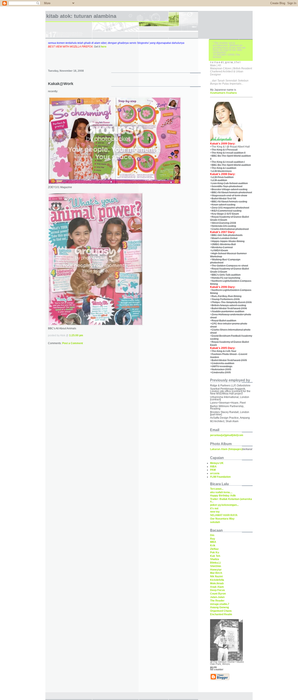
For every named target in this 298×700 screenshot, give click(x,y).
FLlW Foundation (220, 476)
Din (212, 535)
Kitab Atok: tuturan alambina (81, 16)
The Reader (217, 600)
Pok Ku (214, 552)
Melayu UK (217, 463)
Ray (212, 538)
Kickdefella (217, 579)
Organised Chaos (221, 610)
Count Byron (218, 593)
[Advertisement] (124, 55)
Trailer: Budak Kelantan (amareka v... (231, 500)
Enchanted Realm (221, 614)
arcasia (214, 473)
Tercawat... (216, 488)
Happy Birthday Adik (223, 495)
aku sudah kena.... (221, 492)
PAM (213, 469)
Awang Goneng (219, 607)
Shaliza (214, 559)
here (103, 46)
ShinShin (215, 566)
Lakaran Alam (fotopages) (226, 449)
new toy (215, 511)
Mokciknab (217, 583)
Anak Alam (217, 586)
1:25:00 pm (76, 335)
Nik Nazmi (216, 576)
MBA (213, 542)
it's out (214, 508)
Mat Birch (216, 572)
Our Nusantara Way (222, 518)
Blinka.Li (215, 562)
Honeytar (216, 569)
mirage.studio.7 (219, 604)
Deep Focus (217, 590)
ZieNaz (214, 548)
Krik (212, 545)
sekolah (215, 522)
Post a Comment (72, 343)
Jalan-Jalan (217, 597)
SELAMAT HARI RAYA (224, 515)
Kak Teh (215, 555)
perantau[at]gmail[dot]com (226, 435)
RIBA (213, 466)
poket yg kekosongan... (224, 504)
